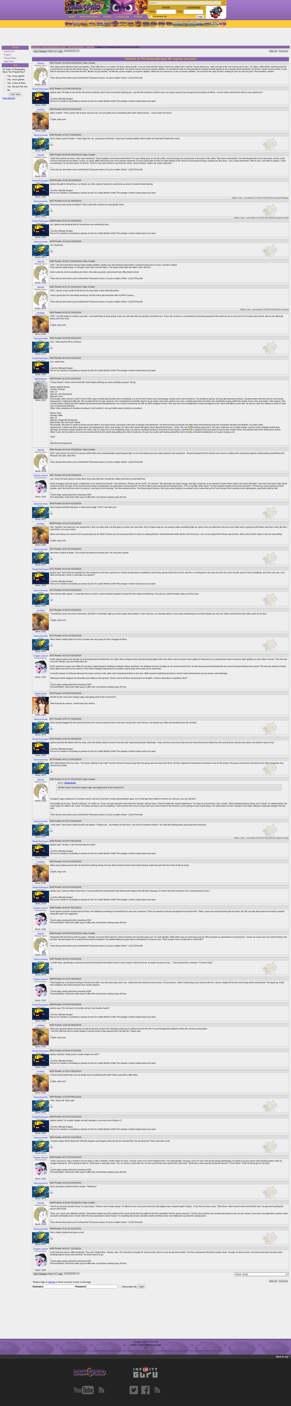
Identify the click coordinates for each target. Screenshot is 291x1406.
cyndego (41, 109)
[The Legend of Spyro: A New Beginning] (154, 23)
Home (72, 17)
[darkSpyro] (89, 1372)
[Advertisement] (144, 36)
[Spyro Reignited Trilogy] (68, 23)
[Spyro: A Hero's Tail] (138, 23)
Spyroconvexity (41, 135)
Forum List (9, 51)
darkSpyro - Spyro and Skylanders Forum (48, 47)
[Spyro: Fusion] (130, 23)
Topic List (273, 51)
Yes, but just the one (17, 86)
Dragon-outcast (41, 475)
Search (7, 54)
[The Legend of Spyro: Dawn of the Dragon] (169, 23)
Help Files (9, 61)
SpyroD (40, 63)
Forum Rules (10, 58)
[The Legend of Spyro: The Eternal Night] (161, 23)
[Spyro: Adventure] (123, 23)
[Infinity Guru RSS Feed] (157, 1390)
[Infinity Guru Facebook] (145, 1390)
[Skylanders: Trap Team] (199, 23)
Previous (42, 51)
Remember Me (160, 17)
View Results (9, 98)
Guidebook (122, 17)
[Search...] (223, 3)
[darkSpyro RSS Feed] (101, 1390)
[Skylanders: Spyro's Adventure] (177, 23)
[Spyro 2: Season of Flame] (107, 23)
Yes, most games (15, 79)
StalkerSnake (41, 693)
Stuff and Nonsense (76, 47)
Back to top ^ (283, 1356)
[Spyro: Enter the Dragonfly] (115, 23)
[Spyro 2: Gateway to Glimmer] (84, 23)
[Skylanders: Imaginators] (215, 23)
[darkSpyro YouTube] (84, 1390)
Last (60, 51)
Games (107, 17)
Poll (15, 65)
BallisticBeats (41, 379)
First (36, 51)
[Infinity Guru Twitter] (134, 1390)
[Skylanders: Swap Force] (192, 23)
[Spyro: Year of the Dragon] (92, 23)
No (8, 90)
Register (166, 7)
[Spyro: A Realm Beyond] (222, 23)
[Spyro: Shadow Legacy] (146, 23)
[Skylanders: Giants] (184, 23)
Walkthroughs (89, 17)
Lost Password (193, 7)
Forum (138, 17)
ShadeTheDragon (40, 89)
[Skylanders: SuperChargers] (207, 23)
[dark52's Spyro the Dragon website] (106, 7)
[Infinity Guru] (145, 1372)
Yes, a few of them (16, 83)
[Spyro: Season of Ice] (99, 23)
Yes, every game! (15, 76)
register (51, 1282)
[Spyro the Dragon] (76, 23)
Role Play (90, 47)
